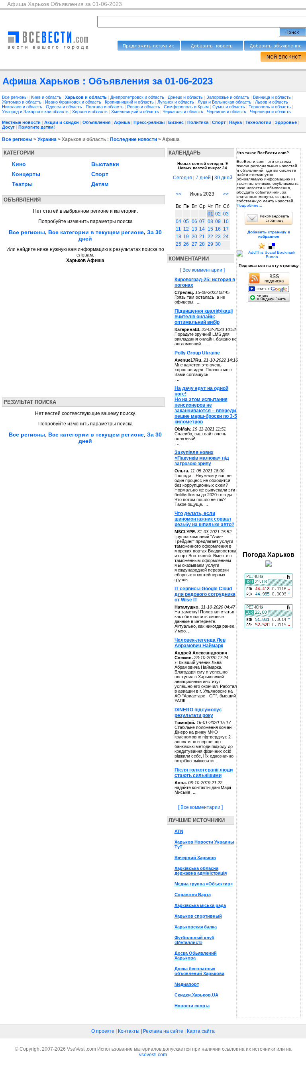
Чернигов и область (227, 111)
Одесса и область (64, 106)
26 (186, 244)
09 (218, 221)
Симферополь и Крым (187, 106)
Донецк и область (186, 97)
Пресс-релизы (149, 122)
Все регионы (14, 97)
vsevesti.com (153, 1054)
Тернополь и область (270, 106)
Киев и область (47, 97)
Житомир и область (22, 102)
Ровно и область (144, 106)
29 (210, 244)
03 (226, 214)
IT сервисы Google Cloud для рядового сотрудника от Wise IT (205, 594)
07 (202, 221)
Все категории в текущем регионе (96, 232)
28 (202, 244)
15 (210, 229)
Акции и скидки (61, 122)
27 (194, 244)
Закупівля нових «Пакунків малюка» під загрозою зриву (202, 458)
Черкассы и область (183, 111)
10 (226, 221)
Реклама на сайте (163, 1031)
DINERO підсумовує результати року (198, 712)
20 (194, 236)
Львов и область (272, 102)
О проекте (102, 1031)
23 (218, 236)
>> (226, 194)
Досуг (8, 127)
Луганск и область (176, 102)
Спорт (219, 122)
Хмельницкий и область (135, 111)
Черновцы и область (270, 111)
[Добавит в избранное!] (262, 248)
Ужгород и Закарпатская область (36, 111)
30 (218, 244)
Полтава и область (105, 106)
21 (202, 236)
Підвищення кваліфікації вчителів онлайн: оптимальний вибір (204, 316)
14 (202, 229)
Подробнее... (249, 205)
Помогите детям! (36, 127)
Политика (197, 122)
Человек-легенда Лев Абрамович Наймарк (200, 642)
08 (210, 221)
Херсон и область (90, 111)
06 (194, 221)
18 (178, 236)
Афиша (122, 122)
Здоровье (286, 122)
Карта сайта (201, 1031)
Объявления (96, 122)
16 (218, 229)
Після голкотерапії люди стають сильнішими (204, 772)
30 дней (223, 177)
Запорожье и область (228, 97)
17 (226, 229)
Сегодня (182, 177)
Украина (47, 139)
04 (178, 221)
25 (178, 244)
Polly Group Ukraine (197, 353)
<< (178, 194)
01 (210, 214)
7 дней (203, 177)
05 (186, 221)
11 (178, 229)
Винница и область (272, 97)
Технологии (258, 122)
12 (186, 229)
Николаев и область (22, 106)
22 (210, 236)
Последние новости (133, 139)
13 (194, 229)
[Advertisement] (77, 328)
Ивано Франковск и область (73, 102)
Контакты (128, 1031)
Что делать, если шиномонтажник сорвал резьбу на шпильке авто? (204, 519)
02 (218, 214)
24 (226, 236)
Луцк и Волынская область (225, 102)
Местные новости (21, 122)
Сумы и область (229, 106)
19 (186, 236)
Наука (235, 122)
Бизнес (176, 122)
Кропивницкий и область (130, 102)
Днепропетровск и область (137, 97)
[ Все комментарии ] (202, 270)
